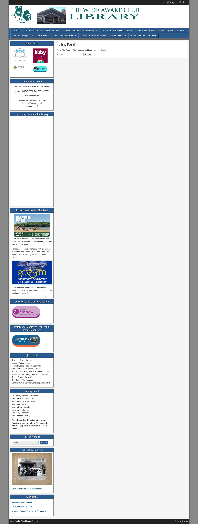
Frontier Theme (181, 521)
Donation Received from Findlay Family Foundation (103, 35)
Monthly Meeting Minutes (64, 35)
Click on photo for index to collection (27, 489)
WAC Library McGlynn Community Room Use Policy (162, 30)
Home (16, 30)
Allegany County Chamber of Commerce (29, 511)
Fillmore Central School (22, 502)
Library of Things (20, 35)
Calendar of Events (40, 35)
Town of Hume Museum (22, 507)
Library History (168, 2)
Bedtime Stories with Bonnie (143, 35)
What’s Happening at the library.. (80, 30)
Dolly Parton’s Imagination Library (117, 30)
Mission (182, 2)
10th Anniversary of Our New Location (41, 30)
